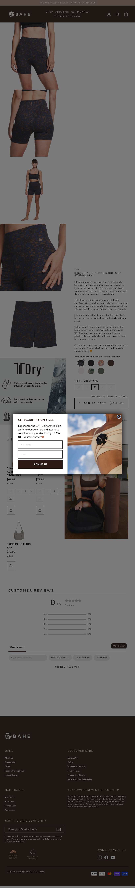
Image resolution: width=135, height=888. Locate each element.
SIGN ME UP (40, 464)
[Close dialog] (119, 416)
